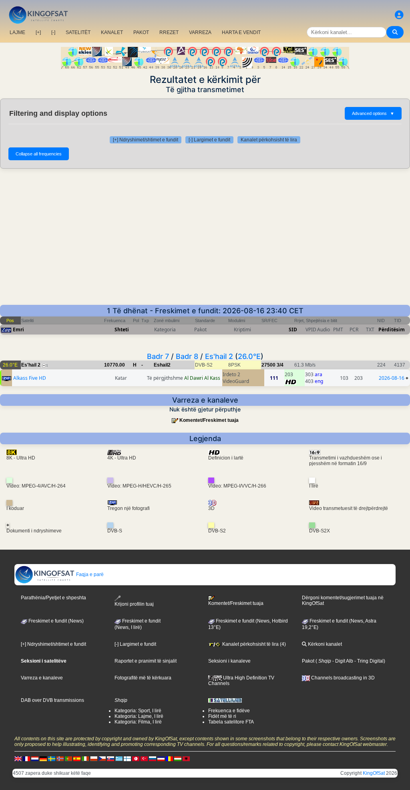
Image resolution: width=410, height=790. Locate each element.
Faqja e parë (89, 574)
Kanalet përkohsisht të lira (269, 140)
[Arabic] (135, 758)
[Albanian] (186, 758)
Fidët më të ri (222, 716)
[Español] (76, 758)
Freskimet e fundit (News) (55, 621)
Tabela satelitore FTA (231, 722)
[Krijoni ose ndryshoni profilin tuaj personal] (399, 15)
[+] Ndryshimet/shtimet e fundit (145, 140)
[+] (38, 32)
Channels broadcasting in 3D (342, 678)
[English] (18, 758)
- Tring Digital (368, 661)
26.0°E (249, 356)
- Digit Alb (342, 661)
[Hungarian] (177, 758)
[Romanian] (169, 758)
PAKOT (141, 32)
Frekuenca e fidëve (229, 710)
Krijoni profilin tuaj (134, 604)
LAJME (17, 32)
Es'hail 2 (219, 356)
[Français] (26, 758)
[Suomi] (127, 758)
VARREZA (200, 32)
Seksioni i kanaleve (229, 661)
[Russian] (152, 758)
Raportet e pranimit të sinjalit (146, 661)
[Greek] (119, 758)
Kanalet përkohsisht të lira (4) (253, 644)
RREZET (169, 32)
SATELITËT (78, 32)
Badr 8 (187, 356)
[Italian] (85, 758)
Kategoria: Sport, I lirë (138, 710)
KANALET (112, 32)
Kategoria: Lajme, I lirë (139, 716)
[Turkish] (144, 758)
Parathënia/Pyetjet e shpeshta (53, 598)
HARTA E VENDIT (241, 32)
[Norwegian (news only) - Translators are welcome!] (60, 758)
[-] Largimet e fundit (209, 140)
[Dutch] (34, 758)
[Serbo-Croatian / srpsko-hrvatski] (161, 758)
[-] (53, 32)
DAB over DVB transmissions (52, 700)
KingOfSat (374, 773)
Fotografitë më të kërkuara (143, 678)
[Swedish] (51, 758)
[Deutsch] (43, 758)
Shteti (122, 329)
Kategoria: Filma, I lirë (138, 722)
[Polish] (93, 758)
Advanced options (373, 113)
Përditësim (391, 329)
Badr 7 (158, 356)
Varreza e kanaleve (42, 678)
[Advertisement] (205, 237)
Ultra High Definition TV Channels (241, 680)
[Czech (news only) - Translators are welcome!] (102, 758)
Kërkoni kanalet (324, 644)
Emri (18, 329)
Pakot (308, 661)
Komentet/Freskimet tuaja (209, 420)
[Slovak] (110, 758)
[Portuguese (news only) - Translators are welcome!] (68, 758)
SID (293, 329)
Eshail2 (162, 365)
